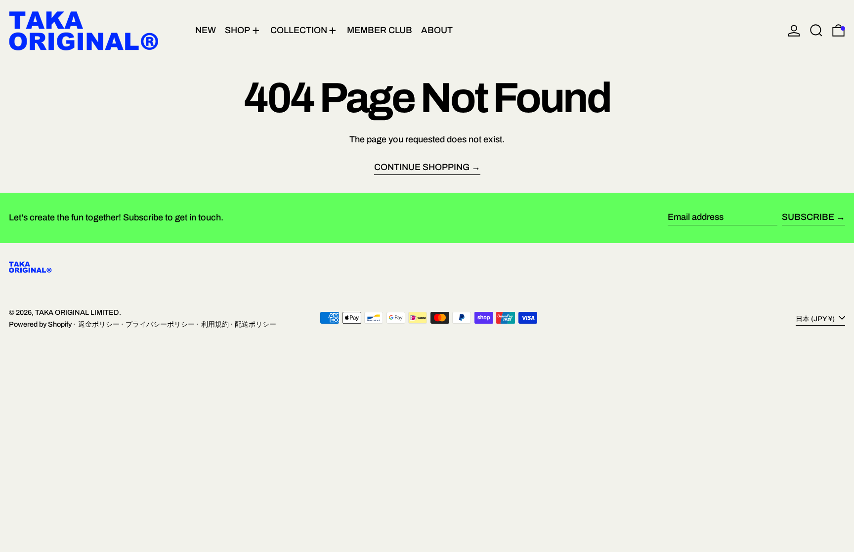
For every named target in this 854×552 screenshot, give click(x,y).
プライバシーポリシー (160, 324)
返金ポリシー (99, 324)
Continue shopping (422, 167)
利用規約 (215, 324)
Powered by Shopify (40, 324)
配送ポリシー (255, 324)
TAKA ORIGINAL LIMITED (77, 312)
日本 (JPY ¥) (816, 318)
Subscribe (808, 217)
